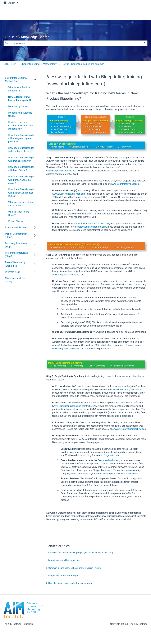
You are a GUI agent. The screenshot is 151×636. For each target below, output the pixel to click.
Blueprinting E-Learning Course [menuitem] (20, 114)
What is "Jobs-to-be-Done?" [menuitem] (19, 213)
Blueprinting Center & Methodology (39, 64)
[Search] (144, 43)
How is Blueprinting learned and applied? (83, 64)
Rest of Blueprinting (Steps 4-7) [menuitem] (15, 264)
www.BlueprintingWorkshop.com (68, 193)
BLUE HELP (10, 64)
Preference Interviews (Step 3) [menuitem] (16, 254)
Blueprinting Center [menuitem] (18, 106)
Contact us (139, 12)
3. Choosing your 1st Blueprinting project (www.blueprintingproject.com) (79, 552)
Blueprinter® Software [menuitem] (16, 227)
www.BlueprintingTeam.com (127, 389)
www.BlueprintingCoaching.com (130, 429)
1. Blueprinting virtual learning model (63, 560)
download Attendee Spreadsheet (92, 223)
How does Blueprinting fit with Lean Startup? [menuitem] (21, 169)
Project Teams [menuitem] (15, 221)
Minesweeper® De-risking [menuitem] (15, 280)
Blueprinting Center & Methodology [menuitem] (16, 79)
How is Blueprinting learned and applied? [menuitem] (19, 99)
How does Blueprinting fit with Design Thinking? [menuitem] (21, 159)
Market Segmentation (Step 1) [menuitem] (16, 235)
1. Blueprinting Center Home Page (62, 575)
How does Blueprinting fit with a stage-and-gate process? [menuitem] (21, 138)
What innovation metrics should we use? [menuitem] (20, 204)
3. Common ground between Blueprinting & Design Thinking (73, 568)
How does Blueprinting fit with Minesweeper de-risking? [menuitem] (21, 180)
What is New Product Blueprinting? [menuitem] (19, 89)
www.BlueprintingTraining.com (61, 170)
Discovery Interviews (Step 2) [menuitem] (16, 245)
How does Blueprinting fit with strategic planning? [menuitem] (21, 150)
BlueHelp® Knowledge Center (26, 37)
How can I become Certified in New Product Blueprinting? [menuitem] (20, 125)
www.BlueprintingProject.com (124, 183)
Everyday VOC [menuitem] (12, 272)
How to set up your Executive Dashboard (118, 473)
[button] (35, 78)
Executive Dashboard (108, 460)
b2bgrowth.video (111, 455)
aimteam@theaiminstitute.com (90, 226)
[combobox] (73, 43)
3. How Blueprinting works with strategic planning (69, 583)
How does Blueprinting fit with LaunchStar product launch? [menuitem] (21, 192)
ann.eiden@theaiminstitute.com (68, 274)
